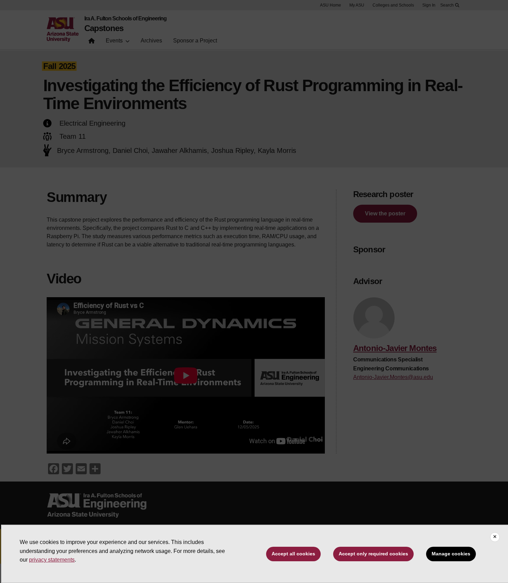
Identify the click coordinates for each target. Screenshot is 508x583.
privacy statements (52, 560)
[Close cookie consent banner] (495, 537)
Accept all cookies (293, 553)
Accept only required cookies (373, 553)
